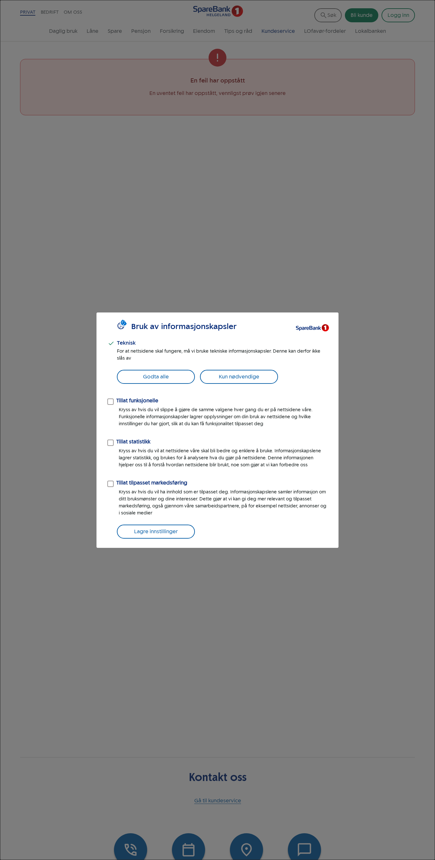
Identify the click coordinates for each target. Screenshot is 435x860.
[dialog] (217, 430)
